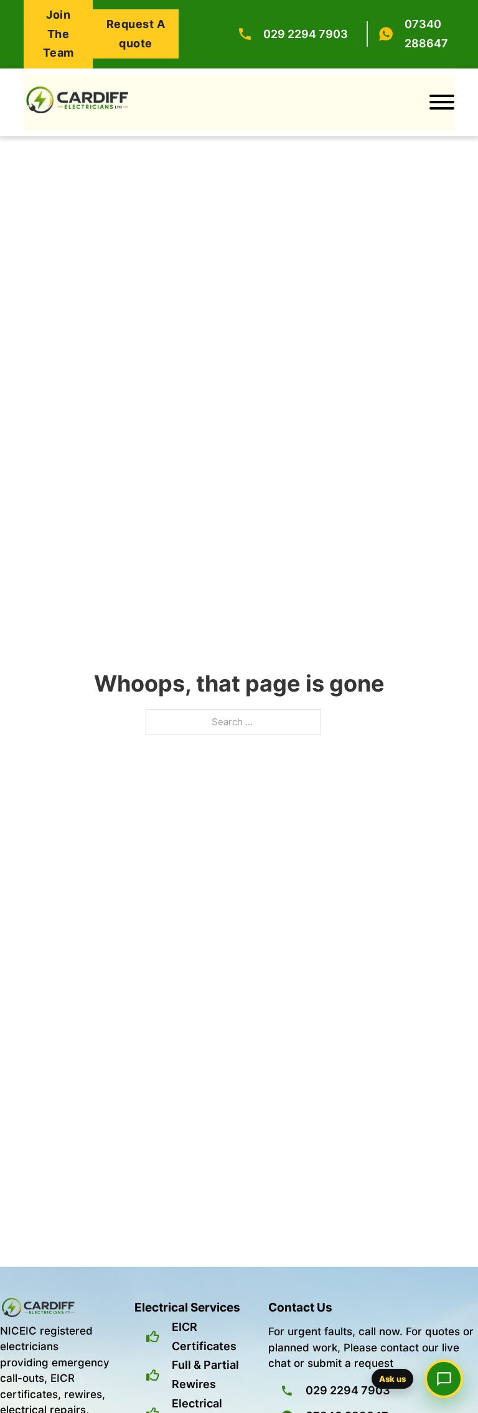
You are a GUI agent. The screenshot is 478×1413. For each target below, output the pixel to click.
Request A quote (136, 33)
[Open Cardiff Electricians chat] (443, 1378)
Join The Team (58, 33)
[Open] (441, 102)
